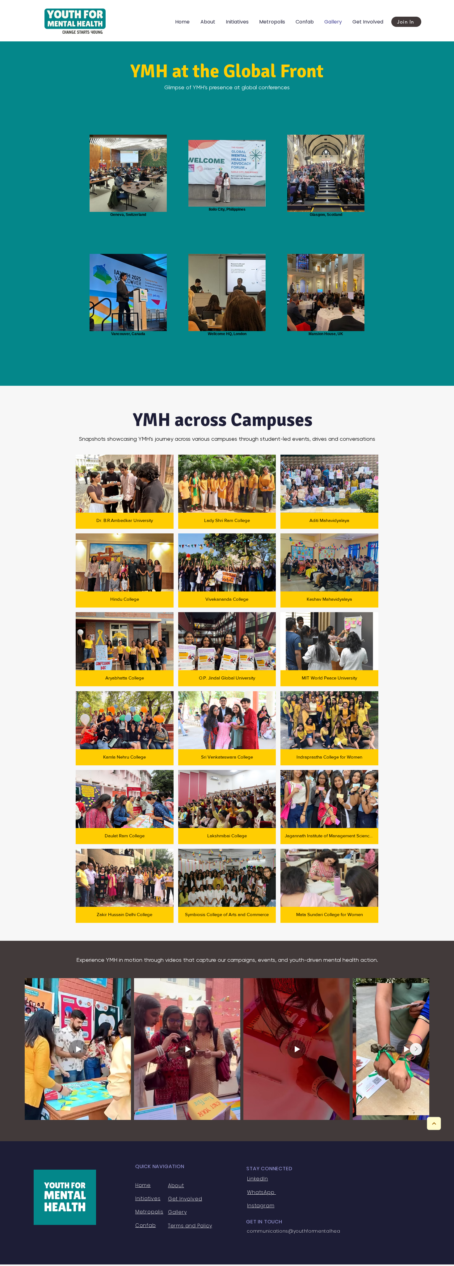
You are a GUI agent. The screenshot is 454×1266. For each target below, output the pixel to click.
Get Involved (185, 1198)
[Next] (434, 1123)
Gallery (177, 1212)
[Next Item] (416, 1049)
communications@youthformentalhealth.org (301, 1231)
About (176, 1185)
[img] (125, 492)
